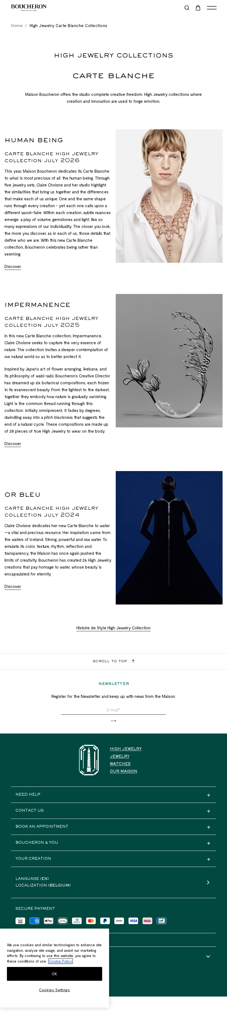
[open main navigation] (211, 7)
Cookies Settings (54, 990)
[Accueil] (89, 760)
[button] (113, 720)
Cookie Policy (60, 961)
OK (54, 974)
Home (17, 25)
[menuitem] (198, 7)
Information (31, 956)
